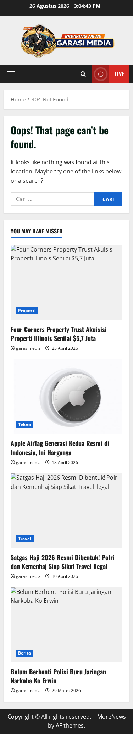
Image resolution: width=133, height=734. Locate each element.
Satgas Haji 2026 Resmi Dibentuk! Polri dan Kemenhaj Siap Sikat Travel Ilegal (63, 562)
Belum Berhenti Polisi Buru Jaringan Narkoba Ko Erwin (58, 676)
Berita (24, 653)
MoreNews (111, 717)
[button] (11, 74)
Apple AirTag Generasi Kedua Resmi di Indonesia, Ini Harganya (60, 447)
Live (119, 74)
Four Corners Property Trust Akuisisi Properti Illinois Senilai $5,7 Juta (59, 334)
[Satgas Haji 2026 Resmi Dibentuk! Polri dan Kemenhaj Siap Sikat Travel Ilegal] (66, 510)
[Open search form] (83, 74)
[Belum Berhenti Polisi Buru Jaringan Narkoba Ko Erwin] (66, 624)
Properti (27, 311)
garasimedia (28, 348)
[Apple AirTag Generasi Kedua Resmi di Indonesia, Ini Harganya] (66, 396)
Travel (25, 539)
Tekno (24, 424)
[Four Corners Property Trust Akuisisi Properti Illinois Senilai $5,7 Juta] (66, 282)
